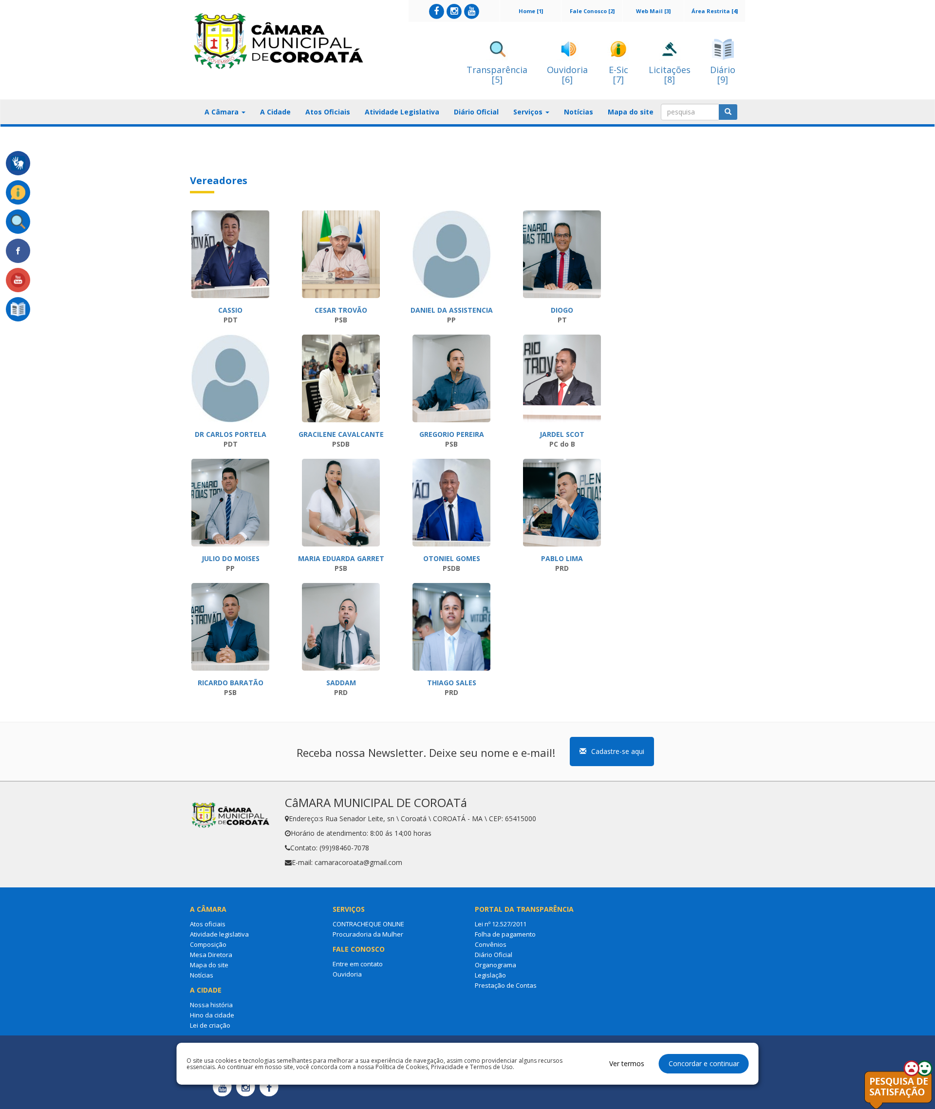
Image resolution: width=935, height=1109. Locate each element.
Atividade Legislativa (402, 111)
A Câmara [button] (223, 111)
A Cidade (275, 111)
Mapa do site (631, 111)
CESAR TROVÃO (341, 310)
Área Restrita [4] (715, 11)
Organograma (495, 964)
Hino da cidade (212, 1015)
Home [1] (531, 11)
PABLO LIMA (562, 558)
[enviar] (728, 112)
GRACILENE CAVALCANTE (341, 434)
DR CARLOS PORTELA (230, 434)
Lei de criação (210, 1025)
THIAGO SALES (451, 682)
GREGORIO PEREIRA (451, 434)
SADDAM (341, 682)
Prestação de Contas (506, 985)
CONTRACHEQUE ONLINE (368, 924)
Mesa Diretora (211, 954)
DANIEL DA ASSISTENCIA (452, 310)
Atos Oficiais (327, 111)
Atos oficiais (207, 924)
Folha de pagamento (505, 934)
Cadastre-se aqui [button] (617, 751)
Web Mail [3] (653, 11)
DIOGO (562, 310)
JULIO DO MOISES (231, 558)
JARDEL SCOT (562, 434)
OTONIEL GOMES (451, 558)
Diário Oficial (476, 111)
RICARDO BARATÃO (230, 682)
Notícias (578, 111)
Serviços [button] (528, 111)
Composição (208, 944)
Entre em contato (358, 963)
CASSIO (230, 310)
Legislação (490, 975)
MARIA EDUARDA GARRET (341, 558)
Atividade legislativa (219, 934)
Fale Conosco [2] (592, 11)
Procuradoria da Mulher (368, 934)
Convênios (490, 944)
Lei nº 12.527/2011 (500, 924)
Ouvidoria (347, 974)
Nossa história (211, 1004)
